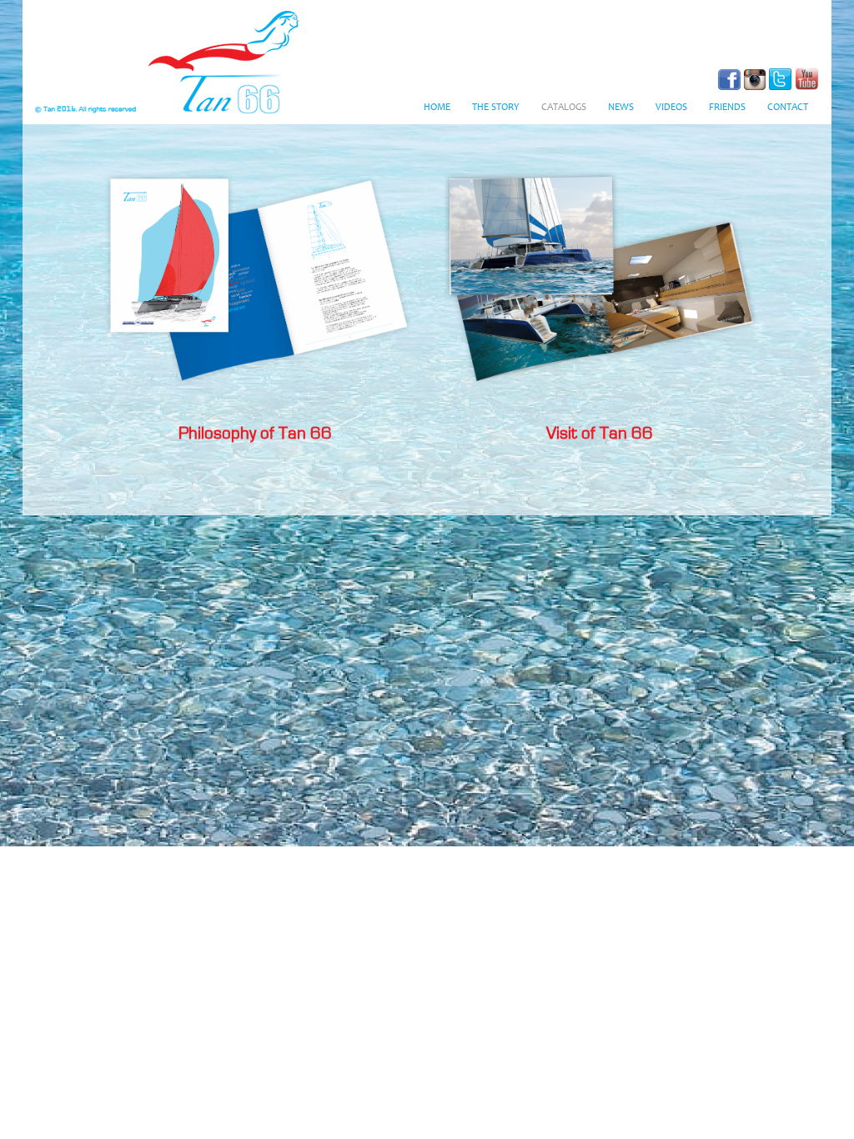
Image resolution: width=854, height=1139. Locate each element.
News (621, 108)
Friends (727, 108)
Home (437, 108)
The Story (496, 108)
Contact (787, 108)
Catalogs (563, 108)
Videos (671, 108)
